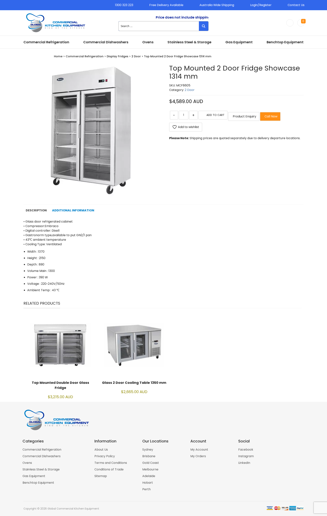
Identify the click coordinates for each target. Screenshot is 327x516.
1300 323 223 (124, 5)
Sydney (147, 449)
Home (58, 56)
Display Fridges (117, 56)
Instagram (246, 456)
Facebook (245, 449)
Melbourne (150, 469)
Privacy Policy (104, 456)
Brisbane (148, 456)
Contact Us (296, 5)
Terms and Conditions (110, 463)
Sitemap (100, 476)
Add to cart (215, 115)
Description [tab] (36, 210)
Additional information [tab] (73, 210)
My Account (199, 449)
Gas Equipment (239, 42)
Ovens (147, 42)
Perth (146, 489)
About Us (101, 449)
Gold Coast (150, 463)
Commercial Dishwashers (105, 42)
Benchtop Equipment (285, 42)
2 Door (136, 56)
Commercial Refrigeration (46, 42)
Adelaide (148, 476)
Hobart (147, 482)
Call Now (270, 116)
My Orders (198, 456)
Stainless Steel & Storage (189, 42)
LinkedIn (244, 463)
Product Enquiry (243, 116)
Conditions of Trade (109, 469)
